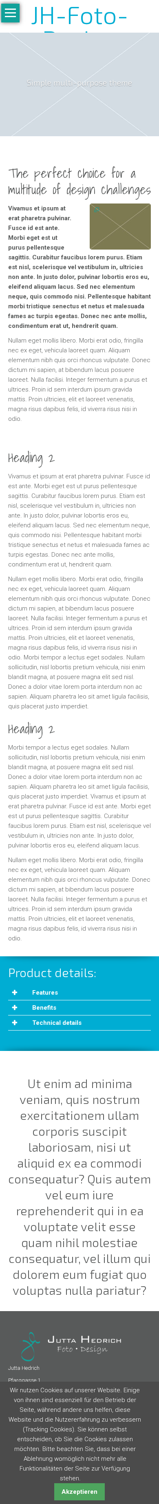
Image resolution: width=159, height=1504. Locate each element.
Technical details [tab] (56, 1022)
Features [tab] (44, 992)
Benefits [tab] (43, 1007)
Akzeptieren (79, 1491)
